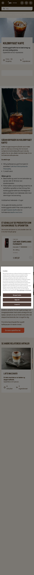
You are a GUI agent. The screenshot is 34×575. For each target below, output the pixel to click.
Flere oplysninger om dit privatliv (24, 290)
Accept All (17, 304)
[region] (17, 287)
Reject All (17, 300)
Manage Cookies (17, 295)
